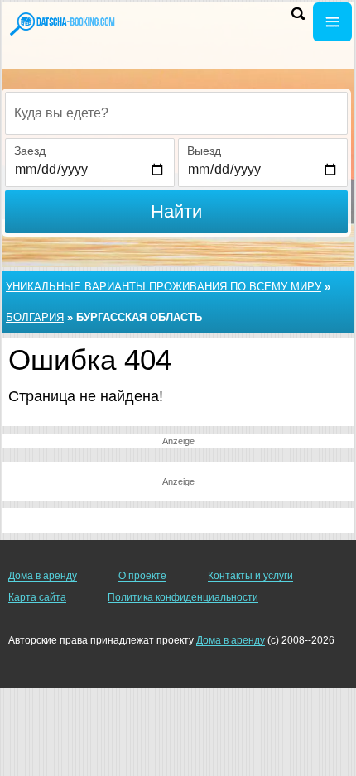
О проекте (142, 576)
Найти (176, 211)
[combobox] (176, 113)
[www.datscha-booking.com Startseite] (62, 23)
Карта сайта (37, 597)
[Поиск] (298, 13)
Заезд (30, 150)
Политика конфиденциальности (183, 597)
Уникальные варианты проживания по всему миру (163, 286)
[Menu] (332, 21)
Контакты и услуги (250, 576)
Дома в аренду (42, 576)
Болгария (35, 317)
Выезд (204, 150)
